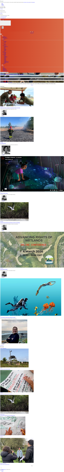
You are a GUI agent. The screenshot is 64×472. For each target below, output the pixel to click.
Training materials (5, 69)
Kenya (5, 42)
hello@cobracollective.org (3, 17)
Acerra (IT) (1, 392)
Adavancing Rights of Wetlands (3, 269)
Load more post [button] (2, 345)
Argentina (5, 58)
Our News (3, 4)
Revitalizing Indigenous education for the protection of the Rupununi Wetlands (7, 415)
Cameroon (5, 41)
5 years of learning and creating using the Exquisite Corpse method (7, 317)
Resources (3, 65)
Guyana (5, 60)
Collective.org (4, 469)
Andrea (3, 115)
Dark (2, 27)
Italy (4, 48)
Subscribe (1, 13)
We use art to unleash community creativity (5, 79)
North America (4, 52)
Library (3, 66)
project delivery (25, 2)
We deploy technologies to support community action (6, 82)
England (5, 50)
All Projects (4, 39)
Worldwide (4, 63)
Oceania (4, 51)
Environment (1, 106)
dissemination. (33, 2)
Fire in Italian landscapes (3, 143)
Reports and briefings (5, 70)
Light (2, 26)
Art (0, 78)
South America (4, 54)
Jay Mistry (3, 154)
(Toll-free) (4, 16)
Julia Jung (3, 343)
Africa (3, 40)
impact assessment (29, 2)
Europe (3, 45)
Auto (2, 28)
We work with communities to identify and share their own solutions (12, 74)
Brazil (5, 55)
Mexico (5, 53)
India (4, 44)
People (2, 64)
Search (7, 72)
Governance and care (5, 38)
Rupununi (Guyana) (6, 61)
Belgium (5, 49)
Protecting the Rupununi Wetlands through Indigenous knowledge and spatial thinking (10, 222)
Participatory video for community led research (4, 464)
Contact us (4, 36)
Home (2, 3)
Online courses (4, 68)
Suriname (5, 57)
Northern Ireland (6, 46)
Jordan (5, 43)
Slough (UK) (4, 463)
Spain (4, 47)
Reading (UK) (1, 463)
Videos (3, 67)
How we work (4, 37)
